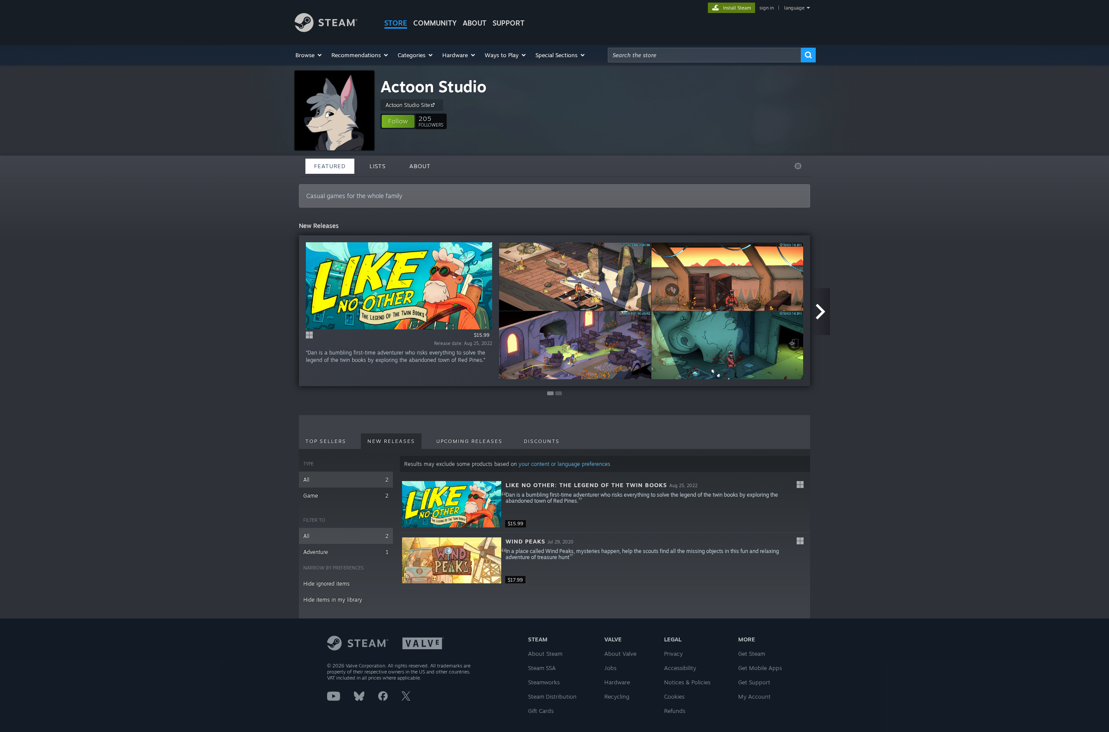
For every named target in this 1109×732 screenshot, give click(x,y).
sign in (766, 8)
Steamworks (544, 682)
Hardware (617, 682)
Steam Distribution (552, 696)
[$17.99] (451, 560)
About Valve (620, 653)
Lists (378, 166)
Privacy (673, 653)
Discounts (542, 441)
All (346, 479)
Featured (330, 166)
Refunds (674, 710)
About (474, 23)
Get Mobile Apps (760, 667)
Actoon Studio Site (408, 105)
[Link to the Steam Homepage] (326, 29)
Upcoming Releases (469, 441)
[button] (309, 55)
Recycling (616, 696)
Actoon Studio (433, 86)
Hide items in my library (332, 599)
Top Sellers (325, 441)
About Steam (545, 653)
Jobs (610, 667)
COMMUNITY (435, 23)
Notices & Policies (687, 682)
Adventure (346, 552)
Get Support (754, 682)
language (794, 8)
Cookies (674, 696)
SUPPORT (509, 23)
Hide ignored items (326, 583)
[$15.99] (451, 504)
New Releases (391, 441)
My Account (754, 696)
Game (346, 495)
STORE (395, 23)
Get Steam (751, 653)
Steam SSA (542, 667)
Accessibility (680, 667)
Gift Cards (541, 710)
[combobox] (704, 55)
